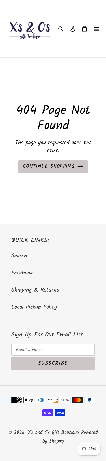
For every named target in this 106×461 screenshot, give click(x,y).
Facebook (22, 273)
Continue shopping (49, 166)
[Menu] (96, 29)
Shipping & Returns (35, 290)
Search (19, 256)
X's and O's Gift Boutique (53, 433)
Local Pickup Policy (34, 307)
